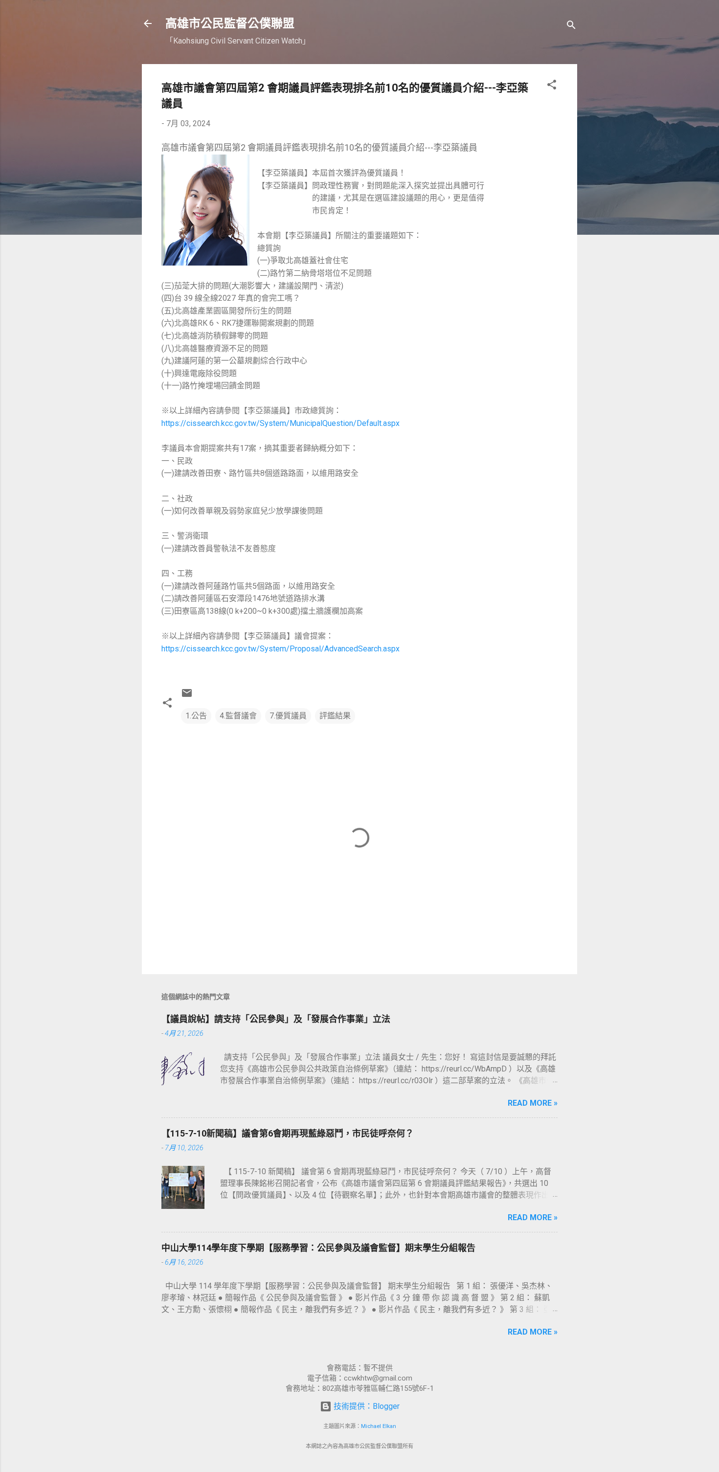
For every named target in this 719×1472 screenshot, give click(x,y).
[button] (552, 86)
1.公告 (196, 715)
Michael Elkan (378, 1426)
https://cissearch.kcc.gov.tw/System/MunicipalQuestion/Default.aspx (280, 423)
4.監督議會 (238, 715)
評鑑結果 (335, 715)
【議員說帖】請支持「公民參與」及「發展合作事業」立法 (275, 1019)
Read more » (533, 1103)
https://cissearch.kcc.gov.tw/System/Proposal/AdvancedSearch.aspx (280, 648)
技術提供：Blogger (366, 1406)
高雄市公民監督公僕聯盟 (229, 23)
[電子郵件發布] (187, 696)
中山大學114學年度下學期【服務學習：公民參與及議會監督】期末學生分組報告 (318, 1248)
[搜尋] (571, 27)
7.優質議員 (288, 715)
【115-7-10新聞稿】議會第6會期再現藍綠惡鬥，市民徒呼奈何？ (287, 1133)
